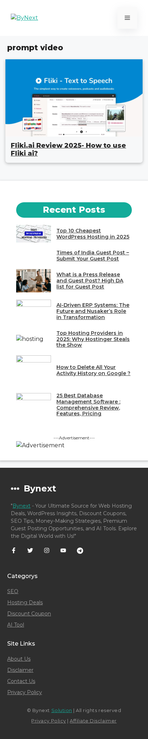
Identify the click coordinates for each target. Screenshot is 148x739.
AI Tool (15, 625)
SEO (12, 591)
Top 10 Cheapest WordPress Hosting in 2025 (92, 233)
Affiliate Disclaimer (93, 721)
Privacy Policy (24, 692)
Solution (61, 710)
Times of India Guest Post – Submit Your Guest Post (92, 255)
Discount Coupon (29, 613)
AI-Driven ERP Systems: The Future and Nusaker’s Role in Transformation (92, 311)
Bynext (22, 506)
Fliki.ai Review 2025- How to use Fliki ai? (68, 149)
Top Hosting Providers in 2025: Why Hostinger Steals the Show (93, 339)
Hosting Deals (25, 602)
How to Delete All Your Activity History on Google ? (93, 370)
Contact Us (21, 681)
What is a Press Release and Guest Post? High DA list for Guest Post (89, 280)
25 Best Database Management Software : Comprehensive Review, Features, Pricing (88, 404)
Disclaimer (20, 670)
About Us (19, 659)
